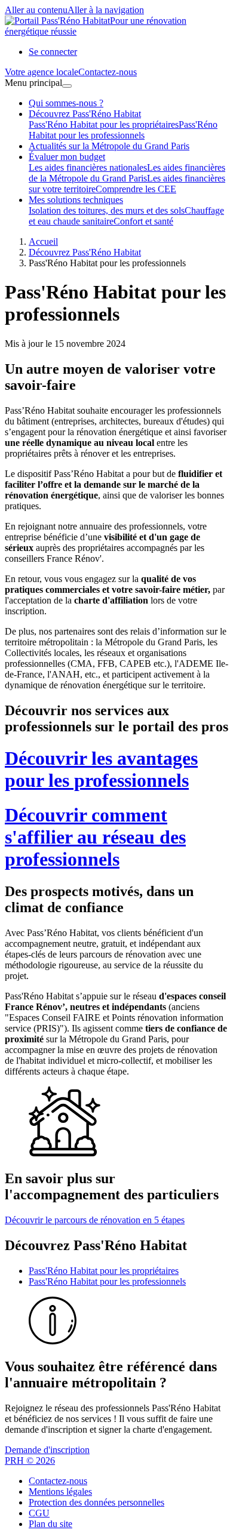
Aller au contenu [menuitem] (36, 10)
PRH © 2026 (30, 1460)
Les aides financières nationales (88, 167)
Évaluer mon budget (67, 157)
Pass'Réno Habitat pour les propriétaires (104, 124)
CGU (39, 1513)
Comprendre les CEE (136, 189)
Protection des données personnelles (96, 1502)
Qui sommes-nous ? (66, 103)
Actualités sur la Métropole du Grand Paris (109, 146)
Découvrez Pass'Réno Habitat (85, 114)
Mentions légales (60, 1491)
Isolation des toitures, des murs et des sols (107, 210)
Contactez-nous (58, 1481)
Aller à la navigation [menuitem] (106, 10)
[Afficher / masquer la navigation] (67, 86)
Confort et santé (143, 221)
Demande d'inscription (47, 1450)
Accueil (43, 241)
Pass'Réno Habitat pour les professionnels (123, 129)
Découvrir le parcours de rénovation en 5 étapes (95, 1220)
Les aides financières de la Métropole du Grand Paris (127, 172)
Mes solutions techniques (76, 200)
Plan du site (50, 1524)
